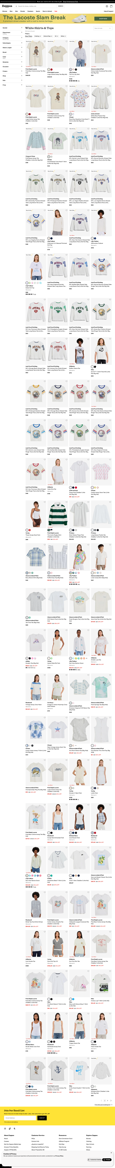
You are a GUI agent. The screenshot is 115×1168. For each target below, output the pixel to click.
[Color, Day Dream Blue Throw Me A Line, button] (78, 658)
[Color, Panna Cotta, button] (95, 487)
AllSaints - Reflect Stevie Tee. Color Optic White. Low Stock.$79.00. (79, 357)
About (6, 1138)
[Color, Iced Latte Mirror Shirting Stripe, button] (73, 69)
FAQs (33, 1138)
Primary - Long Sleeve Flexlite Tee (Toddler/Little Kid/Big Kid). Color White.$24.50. (101, 520)
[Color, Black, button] (95, 366)
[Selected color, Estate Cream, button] (48, 69)
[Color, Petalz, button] (97, 487)
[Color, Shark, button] (95, 1086)
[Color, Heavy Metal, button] (32, 745)
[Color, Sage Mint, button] (51, 658)
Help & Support (108, 11)
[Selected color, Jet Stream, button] (27, 573)
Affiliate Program (64, 1141)
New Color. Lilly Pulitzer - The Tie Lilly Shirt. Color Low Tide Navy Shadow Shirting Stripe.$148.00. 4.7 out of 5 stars (79, 61)
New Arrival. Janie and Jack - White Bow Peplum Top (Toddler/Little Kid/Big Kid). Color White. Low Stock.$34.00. (101, 104)
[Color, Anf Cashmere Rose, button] (73, 703)
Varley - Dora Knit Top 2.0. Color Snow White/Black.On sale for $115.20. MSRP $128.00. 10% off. (57, 948)
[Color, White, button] (73, 114)
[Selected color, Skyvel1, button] (48, 156)
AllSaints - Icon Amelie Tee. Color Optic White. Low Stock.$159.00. (36, 948)
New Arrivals (90, 1144)
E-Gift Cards (63, 1150)
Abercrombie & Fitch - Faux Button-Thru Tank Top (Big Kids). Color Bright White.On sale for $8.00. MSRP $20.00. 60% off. (101, 736)
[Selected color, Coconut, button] (48, 238)
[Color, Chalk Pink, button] (51, 573)
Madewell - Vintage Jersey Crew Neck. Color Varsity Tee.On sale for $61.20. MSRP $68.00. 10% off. (36, 693)
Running (88, 1147)
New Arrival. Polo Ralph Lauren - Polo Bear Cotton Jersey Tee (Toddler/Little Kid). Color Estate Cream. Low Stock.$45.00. (57, 104)
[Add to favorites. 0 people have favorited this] (44, 41)
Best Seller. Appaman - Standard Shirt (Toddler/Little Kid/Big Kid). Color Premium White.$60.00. (101, 1077)
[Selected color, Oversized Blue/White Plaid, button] (92, 832)
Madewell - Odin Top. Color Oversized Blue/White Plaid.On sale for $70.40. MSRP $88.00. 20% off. (101, 823)
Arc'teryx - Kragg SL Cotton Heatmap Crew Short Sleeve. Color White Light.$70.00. (57, 693)
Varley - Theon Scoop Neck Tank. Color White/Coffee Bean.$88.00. (36, 520)
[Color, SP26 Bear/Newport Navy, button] (29, 1086)
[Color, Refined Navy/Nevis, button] (51, 530)
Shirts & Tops (47, 36)
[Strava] (14, 1128)
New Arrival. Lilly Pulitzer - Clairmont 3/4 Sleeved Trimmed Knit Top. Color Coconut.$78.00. (57, 230)
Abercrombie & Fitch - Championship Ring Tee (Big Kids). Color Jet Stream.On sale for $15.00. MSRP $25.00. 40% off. (36, 779)
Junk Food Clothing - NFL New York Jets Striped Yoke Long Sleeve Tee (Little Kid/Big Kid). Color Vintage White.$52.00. (79, 316)
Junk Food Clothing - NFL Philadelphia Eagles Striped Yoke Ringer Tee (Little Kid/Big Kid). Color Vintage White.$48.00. (79, 437)
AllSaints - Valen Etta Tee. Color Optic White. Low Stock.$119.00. (57, 478)
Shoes (88, 1150)
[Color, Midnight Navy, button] (78, 875)
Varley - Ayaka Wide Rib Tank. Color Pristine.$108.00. (57, 650)
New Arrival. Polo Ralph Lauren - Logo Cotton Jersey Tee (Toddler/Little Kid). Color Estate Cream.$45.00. (36, 104)
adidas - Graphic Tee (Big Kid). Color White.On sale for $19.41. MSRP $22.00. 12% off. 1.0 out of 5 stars (36, 650)
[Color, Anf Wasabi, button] (32, 573)
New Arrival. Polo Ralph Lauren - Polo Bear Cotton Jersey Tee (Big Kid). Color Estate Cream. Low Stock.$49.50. (36, 61)
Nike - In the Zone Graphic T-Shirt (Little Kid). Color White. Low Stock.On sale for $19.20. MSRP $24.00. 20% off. (79, 1077)
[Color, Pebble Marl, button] (97, 788)
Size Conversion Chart (65, 1138)
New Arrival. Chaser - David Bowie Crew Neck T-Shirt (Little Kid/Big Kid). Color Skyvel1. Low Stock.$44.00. (57, 147)
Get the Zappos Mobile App (12, 1144)
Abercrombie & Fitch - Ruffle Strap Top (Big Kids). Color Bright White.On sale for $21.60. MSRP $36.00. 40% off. (57, 564)
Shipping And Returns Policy (40, 1147)
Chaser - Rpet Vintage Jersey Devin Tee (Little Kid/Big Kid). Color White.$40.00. (57, 736)
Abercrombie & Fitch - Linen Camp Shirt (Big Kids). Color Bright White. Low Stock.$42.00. (101, 564)
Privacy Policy (59, 1156)
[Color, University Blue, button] (73, 999)
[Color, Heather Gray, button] (76, 530)
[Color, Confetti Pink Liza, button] (78, 573)
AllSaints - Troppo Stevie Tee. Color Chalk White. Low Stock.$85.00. (79, 1033)
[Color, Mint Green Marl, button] (73, 788)
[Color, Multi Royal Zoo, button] (73, 573)
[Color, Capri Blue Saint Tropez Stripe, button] (29, 875)
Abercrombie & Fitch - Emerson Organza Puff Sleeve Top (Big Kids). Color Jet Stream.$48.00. (79, 693)
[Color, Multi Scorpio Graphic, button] (32, 283)
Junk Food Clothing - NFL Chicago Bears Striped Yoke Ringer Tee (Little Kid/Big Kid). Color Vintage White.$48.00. (57, 398)
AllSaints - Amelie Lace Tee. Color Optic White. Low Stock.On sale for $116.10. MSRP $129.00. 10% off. (101, 650)
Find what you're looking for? (102, 1104)
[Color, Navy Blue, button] (73, 487)
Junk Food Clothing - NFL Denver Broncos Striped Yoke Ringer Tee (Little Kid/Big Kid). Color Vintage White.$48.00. (101, 274)
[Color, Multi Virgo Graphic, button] (29, 283)
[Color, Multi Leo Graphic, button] (37, 283)
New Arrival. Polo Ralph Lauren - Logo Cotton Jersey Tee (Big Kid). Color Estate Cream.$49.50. (57, 61)
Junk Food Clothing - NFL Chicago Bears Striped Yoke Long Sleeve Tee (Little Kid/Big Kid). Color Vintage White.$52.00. (36, 357)
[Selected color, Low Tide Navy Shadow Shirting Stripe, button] (70, 69)
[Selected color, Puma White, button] (48, 875)
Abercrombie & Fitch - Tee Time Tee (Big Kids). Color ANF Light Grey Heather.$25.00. (36, 607)
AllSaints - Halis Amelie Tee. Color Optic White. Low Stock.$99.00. (101, 1033)
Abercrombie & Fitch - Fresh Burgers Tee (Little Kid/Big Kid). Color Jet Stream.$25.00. (79, 607)
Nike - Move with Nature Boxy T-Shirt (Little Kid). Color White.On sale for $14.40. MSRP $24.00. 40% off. (79, 989)
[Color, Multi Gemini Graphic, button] (40, 283)
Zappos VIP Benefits (10, 1150)
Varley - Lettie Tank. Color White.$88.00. (101, 779)
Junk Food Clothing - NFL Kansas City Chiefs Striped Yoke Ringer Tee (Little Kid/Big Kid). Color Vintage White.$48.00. (79, 398)
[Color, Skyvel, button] (51, 156)
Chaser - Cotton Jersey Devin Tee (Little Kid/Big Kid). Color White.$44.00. (101, 478)
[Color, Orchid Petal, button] (29, 573)
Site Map (61, 1144)
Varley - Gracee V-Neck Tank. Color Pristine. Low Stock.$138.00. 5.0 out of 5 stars (79, 779)
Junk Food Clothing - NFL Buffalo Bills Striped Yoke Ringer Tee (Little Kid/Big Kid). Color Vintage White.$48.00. (57, 437)
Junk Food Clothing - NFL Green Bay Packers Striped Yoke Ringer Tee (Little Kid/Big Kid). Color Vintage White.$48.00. (101, 316)
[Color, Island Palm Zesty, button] (76, 658)
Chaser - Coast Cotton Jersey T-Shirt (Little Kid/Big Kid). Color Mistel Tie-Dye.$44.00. (36, 736)
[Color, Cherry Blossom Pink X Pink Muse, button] (40, 875)
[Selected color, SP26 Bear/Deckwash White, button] (27, 1086)
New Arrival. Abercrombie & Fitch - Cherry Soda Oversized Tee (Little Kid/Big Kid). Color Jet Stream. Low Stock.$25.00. (101, 61)
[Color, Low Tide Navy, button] (51, 238)
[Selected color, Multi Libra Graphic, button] (27, 283)
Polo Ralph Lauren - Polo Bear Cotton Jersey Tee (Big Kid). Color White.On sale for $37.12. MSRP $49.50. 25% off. (36, 823)
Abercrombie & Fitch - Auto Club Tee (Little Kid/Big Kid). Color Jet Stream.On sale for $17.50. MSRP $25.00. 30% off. (101, 607)
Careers (6, 1141)
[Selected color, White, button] (92, 366)
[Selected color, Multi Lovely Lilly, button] (70, 573)
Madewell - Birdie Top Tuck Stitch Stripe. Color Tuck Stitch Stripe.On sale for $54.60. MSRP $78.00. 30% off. (36, 909)
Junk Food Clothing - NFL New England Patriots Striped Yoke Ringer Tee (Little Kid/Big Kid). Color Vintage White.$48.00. (101, 437)
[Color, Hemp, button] (76, 875)
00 (55, 36)
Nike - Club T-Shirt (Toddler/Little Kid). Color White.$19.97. (79, 867)
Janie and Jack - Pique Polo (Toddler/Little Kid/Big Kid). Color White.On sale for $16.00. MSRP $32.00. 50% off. (79, 478)
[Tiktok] (10, 1128)
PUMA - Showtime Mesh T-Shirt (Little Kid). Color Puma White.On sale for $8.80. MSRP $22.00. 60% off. (57, 867)
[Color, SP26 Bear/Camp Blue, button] (32, 1086)
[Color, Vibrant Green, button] (51, 875)
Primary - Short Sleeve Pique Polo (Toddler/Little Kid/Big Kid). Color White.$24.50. (79, 520)
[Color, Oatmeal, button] (100, 573)
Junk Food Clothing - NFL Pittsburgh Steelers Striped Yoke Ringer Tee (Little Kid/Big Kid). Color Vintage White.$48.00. (36, 398)
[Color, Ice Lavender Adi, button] (35, 658)
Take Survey (62, 1147)
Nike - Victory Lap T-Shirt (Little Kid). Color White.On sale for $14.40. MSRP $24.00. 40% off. (101, 989)
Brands (88, 1138)
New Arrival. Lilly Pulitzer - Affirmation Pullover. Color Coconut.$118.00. (101, 230)
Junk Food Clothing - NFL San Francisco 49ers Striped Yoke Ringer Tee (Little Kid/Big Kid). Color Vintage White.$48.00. (36, 478)
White (62, 36)
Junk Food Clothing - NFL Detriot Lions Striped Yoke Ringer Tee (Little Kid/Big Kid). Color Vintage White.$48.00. (36, 437)
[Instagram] (5, 1128)
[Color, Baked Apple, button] (29, 530)
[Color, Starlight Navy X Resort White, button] (37, 875)
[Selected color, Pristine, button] (48, 658)
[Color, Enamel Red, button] (95, 832)
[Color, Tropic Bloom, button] (32, 658)
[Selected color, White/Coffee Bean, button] (27, 530)
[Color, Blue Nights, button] (95, 788)
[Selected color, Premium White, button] (92, 1086)
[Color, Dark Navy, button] (73, 530)
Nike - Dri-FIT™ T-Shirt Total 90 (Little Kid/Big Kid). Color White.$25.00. (101, 357)
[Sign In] (107, 6)
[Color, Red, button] (76, 487)
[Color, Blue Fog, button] (97, 573)
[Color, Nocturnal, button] (73, 832)
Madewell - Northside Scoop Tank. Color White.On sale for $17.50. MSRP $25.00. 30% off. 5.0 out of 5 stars (57, 1033)
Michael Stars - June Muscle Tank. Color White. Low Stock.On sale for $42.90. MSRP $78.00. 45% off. (79, 823)
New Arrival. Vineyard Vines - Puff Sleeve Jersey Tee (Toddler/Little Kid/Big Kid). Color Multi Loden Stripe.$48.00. (36, 147)
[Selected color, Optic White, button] (92, 1041)
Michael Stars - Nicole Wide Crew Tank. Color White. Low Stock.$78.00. (36, 1033)
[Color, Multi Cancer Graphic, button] (35, 283)
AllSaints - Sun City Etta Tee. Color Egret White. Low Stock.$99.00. (79, 948)
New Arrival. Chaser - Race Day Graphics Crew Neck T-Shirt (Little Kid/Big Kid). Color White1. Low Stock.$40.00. (79, 104)
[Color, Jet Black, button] (51, 832)
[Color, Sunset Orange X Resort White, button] (84, 658)
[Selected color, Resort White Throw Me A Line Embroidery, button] (70, 658)
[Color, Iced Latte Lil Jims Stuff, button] (81, 658)
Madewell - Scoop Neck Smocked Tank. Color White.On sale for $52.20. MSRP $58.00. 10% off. (57, 823)
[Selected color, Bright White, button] (48, 573)
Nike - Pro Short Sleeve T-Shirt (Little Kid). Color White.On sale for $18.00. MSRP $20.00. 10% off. (57, 989)
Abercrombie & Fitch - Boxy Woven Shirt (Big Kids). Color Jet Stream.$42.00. (36, 564)
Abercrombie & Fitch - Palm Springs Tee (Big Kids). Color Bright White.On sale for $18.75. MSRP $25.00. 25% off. (101, 693)
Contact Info (35, 1141)
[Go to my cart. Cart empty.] (111, 6)
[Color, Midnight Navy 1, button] (73, 875)
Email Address (10, 1118)
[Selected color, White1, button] (70, 114)
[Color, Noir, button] (76, 69)
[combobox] (35, 6)
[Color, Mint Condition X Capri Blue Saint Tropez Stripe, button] (73, 658)
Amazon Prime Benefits (11, 1147)
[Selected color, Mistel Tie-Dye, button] (27, 745)
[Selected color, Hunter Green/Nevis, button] (48, 530)
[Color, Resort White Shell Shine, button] (76, 573)
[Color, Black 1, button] (97, 530)
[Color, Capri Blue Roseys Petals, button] (35, 875)
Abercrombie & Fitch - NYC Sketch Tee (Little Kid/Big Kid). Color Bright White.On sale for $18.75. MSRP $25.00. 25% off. (57, 607)
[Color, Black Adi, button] (29, 658)
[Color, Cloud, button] (29, 1041)
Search (60, 6)
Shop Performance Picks (70, 1)
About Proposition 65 (37, 1150)
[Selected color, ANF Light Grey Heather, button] (27, 617)
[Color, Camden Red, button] (51, 69)
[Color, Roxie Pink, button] (32, 875)
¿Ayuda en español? (37, 1144)
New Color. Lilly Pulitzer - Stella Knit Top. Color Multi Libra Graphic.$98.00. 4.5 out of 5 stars (36, 274)
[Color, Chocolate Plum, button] (54, 1041)
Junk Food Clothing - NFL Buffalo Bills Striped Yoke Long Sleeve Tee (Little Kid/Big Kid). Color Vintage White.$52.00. (79, 274)
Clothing (37, 36)
